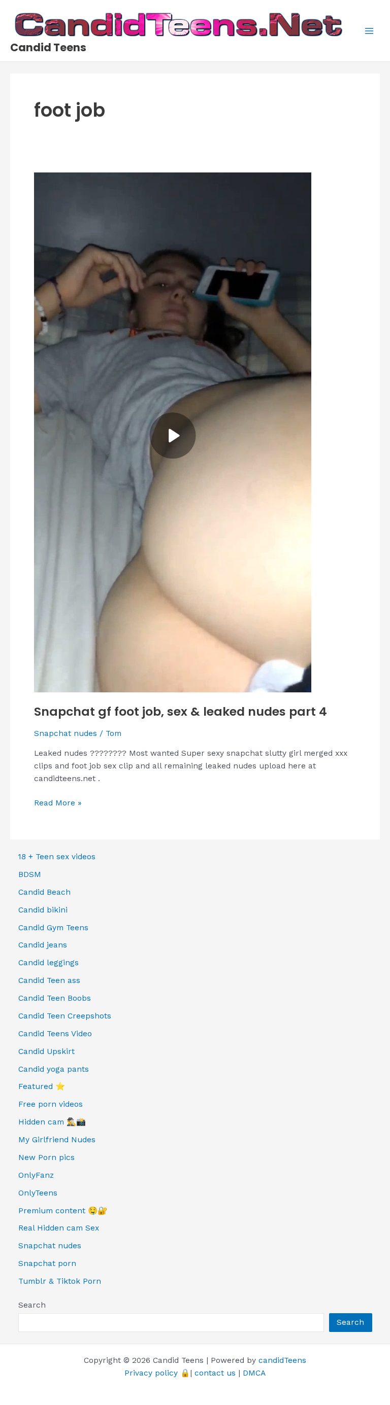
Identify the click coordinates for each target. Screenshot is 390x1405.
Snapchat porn (47, 1263)
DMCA (254, 1373)
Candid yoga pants (53, 1069)
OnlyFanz (36, 1175)
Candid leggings (48, 962)
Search (32, 1305)
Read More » (58, 804)
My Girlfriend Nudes (56, 1139)
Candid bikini (43, 910)
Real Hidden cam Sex (58, 1228)
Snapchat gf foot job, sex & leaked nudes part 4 (180, 711)
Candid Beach (44, 892)
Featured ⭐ (41, 1086)
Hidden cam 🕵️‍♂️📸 (52, 1122)
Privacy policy (151, 1373)
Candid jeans (42, 945)
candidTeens (282, 1360)
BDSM (29, 874)
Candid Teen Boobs (54, 998)
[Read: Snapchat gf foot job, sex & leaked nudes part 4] (172, 431)
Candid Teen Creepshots (64, 1016)
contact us (215, 1373)
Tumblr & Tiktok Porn (59, 1281)
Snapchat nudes (65, 733)
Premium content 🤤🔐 (62, 1210)
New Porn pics (46, 1157)
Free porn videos (50, 1104)
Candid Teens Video (55, 1033)
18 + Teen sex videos (56, 856)
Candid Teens (48, 47)
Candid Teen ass (49, 980)
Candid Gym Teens (53, 927)
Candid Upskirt (46, 1051)
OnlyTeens (37, 1193)
